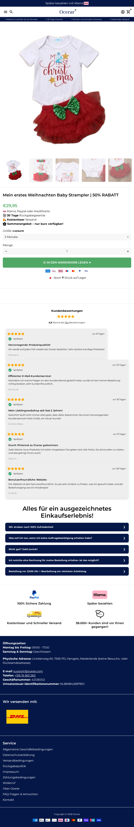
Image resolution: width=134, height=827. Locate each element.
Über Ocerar (11, 788)
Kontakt (8, 799)
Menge (8, 245)
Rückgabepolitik (14, 766)
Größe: (13, 230)
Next (128, 91)
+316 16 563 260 (25, 675)
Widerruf (9, 783)
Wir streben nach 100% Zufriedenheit (31, 527)
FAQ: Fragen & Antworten (20, 794)
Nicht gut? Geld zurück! (23, 549)
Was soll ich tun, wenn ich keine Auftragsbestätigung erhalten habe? (50, 538)
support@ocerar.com (28, 671)
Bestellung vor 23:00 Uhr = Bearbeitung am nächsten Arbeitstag (47, 571)
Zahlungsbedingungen (19, 777)
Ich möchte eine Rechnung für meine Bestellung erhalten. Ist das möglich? (54, 560)
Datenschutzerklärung (19, 755)
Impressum (11, 771)
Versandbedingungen (18, 760)
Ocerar (76, 814)
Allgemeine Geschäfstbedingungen (28, 749)
